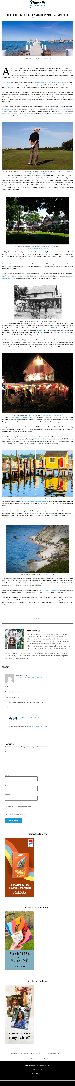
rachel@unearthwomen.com (37, 727)
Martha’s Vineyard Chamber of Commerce (23, 417)
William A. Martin (56, 328)
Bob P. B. (47, 574)
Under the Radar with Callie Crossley (44, 82)
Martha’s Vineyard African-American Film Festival (33, 501)
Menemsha (40, 330)
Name (7, 775)
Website (7, 795)
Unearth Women (37, 4)
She (45, 254)
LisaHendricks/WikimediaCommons (37, 248)
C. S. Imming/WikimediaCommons (52, 415)
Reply (6, 707)
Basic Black (61, 82)
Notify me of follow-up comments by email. (18, 807)
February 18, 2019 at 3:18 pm (31, 717)
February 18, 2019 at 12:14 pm (29, 677)
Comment (8, 752)
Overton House (64, 332)
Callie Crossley (6, 82)
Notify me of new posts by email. (15, 814)
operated (23, 273)
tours (57, 278)
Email (7, 785)
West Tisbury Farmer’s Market (50, 590)
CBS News (7, 266)
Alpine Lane (50, 1083)
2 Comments (37, 619)
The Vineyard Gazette (41, 439)
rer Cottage (49, 254)
